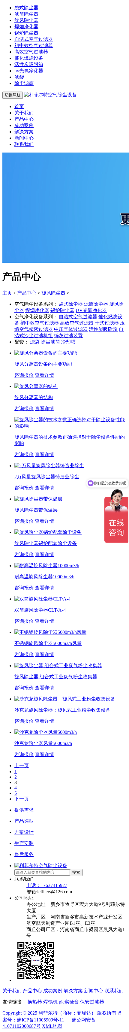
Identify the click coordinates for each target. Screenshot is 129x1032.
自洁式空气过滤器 (33, 39)
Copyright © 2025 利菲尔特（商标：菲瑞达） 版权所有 (59, 1012)
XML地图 (52, 1026)
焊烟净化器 (26, 26)
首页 (19, 106)
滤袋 (19, 77)
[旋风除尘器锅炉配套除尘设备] (48, 532)
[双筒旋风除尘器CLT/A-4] (42, 598)
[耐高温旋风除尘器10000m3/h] (46, 565)
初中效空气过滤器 (33, 45)
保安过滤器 (92, 1001)
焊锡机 (50, 1001)
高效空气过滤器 (31, 51)
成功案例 (24, 125)
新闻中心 (24, 138)
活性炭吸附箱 (28, 64)
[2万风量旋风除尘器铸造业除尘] (49, 465)
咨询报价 (24, 375)
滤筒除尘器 (26, 14)
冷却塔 (68, 341)
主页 (7, 292)
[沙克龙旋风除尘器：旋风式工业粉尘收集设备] (64, 698)
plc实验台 (69, 1001)
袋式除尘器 (26, 7)
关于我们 (24, 112)
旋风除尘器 (26, 20)
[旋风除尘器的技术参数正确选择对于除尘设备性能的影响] (70, 425)
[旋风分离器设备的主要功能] (45, 353)
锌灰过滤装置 (68, 335)
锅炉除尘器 (26, 32)
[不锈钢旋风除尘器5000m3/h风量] (50, 632)
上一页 (21, 765)
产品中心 (24, 119)
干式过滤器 (107, 322)
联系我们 (24, 144)
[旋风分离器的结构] (36, 386)
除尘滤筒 (24, 83)
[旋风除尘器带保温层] (38, 498)
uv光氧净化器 (28, 70)
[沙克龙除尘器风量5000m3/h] (45, 732)
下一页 (21, 798)
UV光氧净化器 (91, 310)
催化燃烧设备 (28, 58)
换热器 (35, 1001)
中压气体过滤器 (71, 329)
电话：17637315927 (46, 885)
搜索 (76, 872)
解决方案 (24, 131)
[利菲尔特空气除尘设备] (50, 94)
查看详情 (44, 375)
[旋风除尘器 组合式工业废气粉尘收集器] (58, 665)
